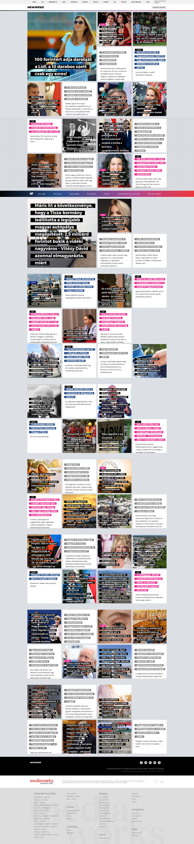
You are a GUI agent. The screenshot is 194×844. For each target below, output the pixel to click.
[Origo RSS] (159, 762)
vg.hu (69, 830)
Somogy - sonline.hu (41, 832)
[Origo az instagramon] (150, 762)
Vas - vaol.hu (71, 793)
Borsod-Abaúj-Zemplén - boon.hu (46, 805)
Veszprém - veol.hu (73, 796)
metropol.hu (136, 796)
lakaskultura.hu (104, 802)
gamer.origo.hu (104, 805)
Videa (64, 2)
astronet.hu (103, 797)
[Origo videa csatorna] (154, 762)
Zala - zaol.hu (71, 799)
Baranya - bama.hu (41, 800)
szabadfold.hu (72, 813)
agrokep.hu (71, 833)
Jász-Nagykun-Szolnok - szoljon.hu (46, 824)
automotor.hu (104, 800)
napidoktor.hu (104, 810)
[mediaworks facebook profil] (156, 781)
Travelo (95, 2)
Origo (34, 2)
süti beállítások (142, 768)
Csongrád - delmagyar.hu (43, 808)
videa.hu (135, 818)
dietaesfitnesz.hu (105, 818)
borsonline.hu (104, 838)
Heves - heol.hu (39, 821)
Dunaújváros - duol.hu (42, 810)
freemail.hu (136, 813)
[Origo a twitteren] (145, 762)
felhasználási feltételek (129, 768)
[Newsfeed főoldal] (35, 762)
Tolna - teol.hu (39, 837)
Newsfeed (74, 2)
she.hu (134, 802)
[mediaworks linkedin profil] (162, 781)
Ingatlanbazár (136, 2)
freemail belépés (159, 7)
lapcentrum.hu (137, 821)
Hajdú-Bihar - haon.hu (42, 818)
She (115, 2)
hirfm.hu (135, 835)
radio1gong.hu (137, 833)
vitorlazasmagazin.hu (106, 821)
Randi (124, 2)
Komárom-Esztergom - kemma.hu (46, 826)
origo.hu (70, 818)
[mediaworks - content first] (41, 781)
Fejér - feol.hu (39, 813)
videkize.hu (103, 824)
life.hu (134, 799)
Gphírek (105, 2)
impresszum (151, 768)
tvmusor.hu (103, 826)
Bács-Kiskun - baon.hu (42, 797)
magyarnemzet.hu (73, 810)
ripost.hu (135, 793)
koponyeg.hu (136, 816)
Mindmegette (53, 2)
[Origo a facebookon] (141, 762)
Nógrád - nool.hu (40, 829)
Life (42, 2)
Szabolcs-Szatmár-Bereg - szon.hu (46, 834)
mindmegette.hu (105, 813)
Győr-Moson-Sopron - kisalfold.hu (46, 816)
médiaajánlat (160, 768)
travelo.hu (102, 816)
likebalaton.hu (104, 808)
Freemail (85, 2)
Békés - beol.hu (39, 802)
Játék (147, 2)
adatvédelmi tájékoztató (114, 768)
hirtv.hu (69, 816)
